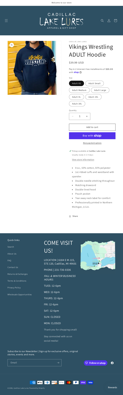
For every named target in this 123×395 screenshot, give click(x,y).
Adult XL (76, 97)
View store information (83, 159)
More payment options (92, 143)
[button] (6, 20)
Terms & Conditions (17, 280)
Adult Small (94, 83)
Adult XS (76, 83)
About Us (12, 253)
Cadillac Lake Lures (21, 388)
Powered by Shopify (37, 388)
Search (11, 246)
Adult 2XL (93, 97)
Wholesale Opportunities (20, 294)
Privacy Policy (14, 287)
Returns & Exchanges (18, 274)
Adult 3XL (77, 103)
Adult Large (100, 90)
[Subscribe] (58, 362)
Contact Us (13, 267)
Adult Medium (79, 90)
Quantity (72, 110)
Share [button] (75, 216)
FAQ (9, 260)
